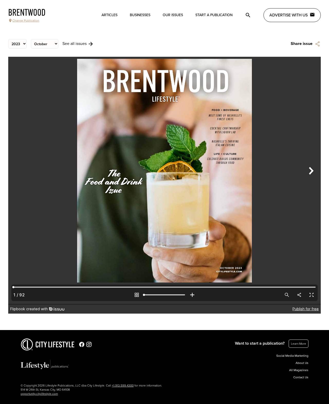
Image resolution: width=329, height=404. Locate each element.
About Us (302, 363)
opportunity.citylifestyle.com (39, 394)
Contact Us (300, 377)
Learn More (298, 343)
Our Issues (173, 15)
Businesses (140, 15)
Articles (109, 15)
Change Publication (25, 20)
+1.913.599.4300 (123, 385)
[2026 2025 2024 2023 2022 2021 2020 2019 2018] (17, 44)
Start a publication (214, 15)
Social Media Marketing (292, 356)
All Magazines (298, 370)
